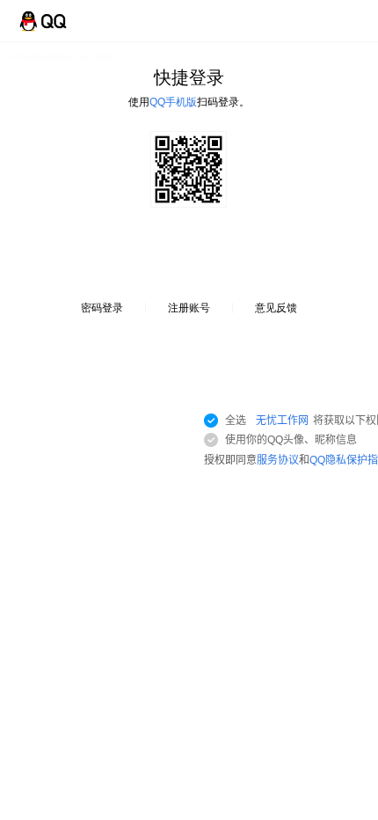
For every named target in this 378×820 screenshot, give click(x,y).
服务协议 (278, 460)
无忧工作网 (282, 420)
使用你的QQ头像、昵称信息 (291, 440)
